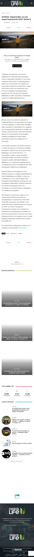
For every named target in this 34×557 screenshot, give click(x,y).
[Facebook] (10, 529)
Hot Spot (16, 300)
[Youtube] (19, 529)
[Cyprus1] (3, 22)
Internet (16, 334)
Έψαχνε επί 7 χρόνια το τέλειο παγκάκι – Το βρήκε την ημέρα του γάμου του (17, 338)
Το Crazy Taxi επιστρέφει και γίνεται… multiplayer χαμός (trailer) (17, 372)
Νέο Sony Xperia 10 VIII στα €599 (22, 443)
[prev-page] (3, 378)
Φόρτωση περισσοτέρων (16, 461)
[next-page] (5, 378)
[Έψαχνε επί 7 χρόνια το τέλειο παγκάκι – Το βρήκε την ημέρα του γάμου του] (17, 324)
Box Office (17, 369)
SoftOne (20, 233)
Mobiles (14, 441)
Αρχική (3, 13)
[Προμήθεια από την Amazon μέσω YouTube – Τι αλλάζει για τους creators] (6, 453)
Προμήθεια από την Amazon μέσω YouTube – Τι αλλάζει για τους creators (22, 454)
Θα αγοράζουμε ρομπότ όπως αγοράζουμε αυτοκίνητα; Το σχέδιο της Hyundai (17, 304)
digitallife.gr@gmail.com (23, 525)
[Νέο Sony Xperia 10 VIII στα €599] (6, 442)
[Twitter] (14, 529)
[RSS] (23, 529)
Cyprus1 (8, 22)
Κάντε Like (6, 390)
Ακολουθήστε (17, 390)
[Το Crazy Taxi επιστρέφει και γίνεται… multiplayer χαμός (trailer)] (17, 358)
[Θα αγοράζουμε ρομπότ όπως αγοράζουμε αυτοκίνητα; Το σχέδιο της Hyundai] (17, 290)
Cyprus (8, 13)
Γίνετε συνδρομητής (27, 391)
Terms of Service (18, 552)
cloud (7, 233)
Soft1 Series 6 (22, 228)
